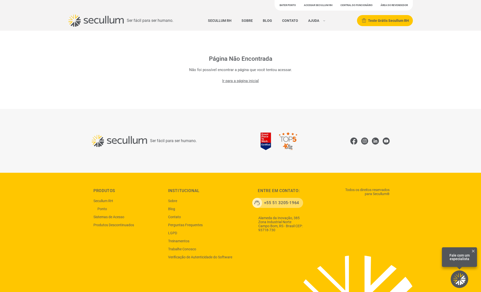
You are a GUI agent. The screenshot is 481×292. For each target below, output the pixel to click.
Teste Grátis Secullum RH (388, 21)
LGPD (172, 233)
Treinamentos (178, 241)
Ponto (102, 209)
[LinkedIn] (375, 140)
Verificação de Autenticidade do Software (200, 257)
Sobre (247, 21)
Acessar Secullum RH (318, 5)
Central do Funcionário (356, 5)
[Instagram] (364, 140)
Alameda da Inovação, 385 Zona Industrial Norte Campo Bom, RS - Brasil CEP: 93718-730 (280, 224)
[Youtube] (386, 140)
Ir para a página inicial (240, 81)
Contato (290, 21)
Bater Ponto (288, 5)
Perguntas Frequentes (185, 225)
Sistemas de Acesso (108, 217)
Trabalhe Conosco (182, 249)
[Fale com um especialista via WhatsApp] (459, 279)
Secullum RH (219, 21)
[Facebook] (353, 140)
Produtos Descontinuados (113, 225)
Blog (267, 21)
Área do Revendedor (394, 5)
